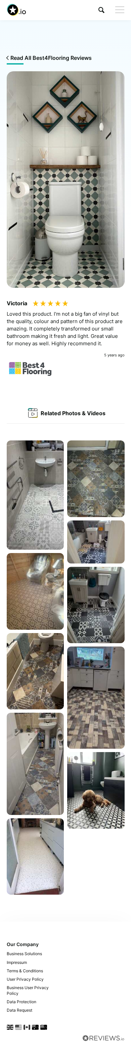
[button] (101, 10)
